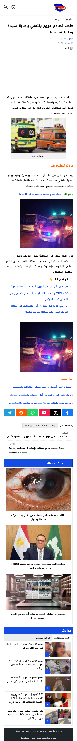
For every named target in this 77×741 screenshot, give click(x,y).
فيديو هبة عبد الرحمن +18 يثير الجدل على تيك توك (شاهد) (24, 646)
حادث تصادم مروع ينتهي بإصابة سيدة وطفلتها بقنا (40, 29)
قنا (51, 113)
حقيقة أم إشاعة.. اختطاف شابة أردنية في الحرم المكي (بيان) (38, 616)
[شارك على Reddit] (21, 413)
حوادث (57, 19)
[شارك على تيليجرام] (9, 413)
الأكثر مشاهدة (62, 638)
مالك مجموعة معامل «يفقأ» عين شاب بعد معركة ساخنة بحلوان (38, 517)
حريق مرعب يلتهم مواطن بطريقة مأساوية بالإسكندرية (40, 403)
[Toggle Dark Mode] (13, 7)
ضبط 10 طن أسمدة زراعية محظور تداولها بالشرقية (42, 387)
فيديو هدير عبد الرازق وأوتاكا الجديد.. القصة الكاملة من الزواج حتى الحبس (24, 679)
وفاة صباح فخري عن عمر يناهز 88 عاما (40, 194)
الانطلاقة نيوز (55, 731)
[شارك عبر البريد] (44, 413)
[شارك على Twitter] (56, 413)
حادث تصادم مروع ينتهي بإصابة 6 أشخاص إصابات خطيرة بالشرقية (36, 448)
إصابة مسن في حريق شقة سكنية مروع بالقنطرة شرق (37, 435)
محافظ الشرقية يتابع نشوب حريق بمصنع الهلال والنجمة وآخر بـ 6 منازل (38, 566)
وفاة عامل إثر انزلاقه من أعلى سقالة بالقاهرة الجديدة (40, 395)
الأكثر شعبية (43, 638)
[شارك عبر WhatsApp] (32, 413)
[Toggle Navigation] (71, 7)
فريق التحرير (67, 38)
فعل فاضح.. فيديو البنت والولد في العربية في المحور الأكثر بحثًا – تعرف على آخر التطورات (25, 715)
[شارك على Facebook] (67, 413)
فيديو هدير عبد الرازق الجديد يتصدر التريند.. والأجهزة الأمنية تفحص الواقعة (25, 665)
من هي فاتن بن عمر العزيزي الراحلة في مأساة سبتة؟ (38, 286)
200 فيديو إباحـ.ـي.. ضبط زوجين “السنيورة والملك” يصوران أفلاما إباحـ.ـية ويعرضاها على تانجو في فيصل (27, 700)
